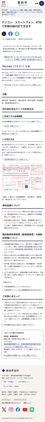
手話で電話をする (24, 382)
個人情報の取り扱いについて (11, 403)
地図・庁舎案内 (8, 382)
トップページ (14, 10)
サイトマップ (6, 399)
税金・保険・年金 (26, 10)
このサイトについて (20, 399)
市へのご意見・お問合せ (11, 386)
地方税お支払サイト (16, 159)
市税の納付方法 (11, 12)
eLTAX (11, 126)
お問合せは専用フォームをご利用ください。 (21, 355)
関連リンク (27, 403)
